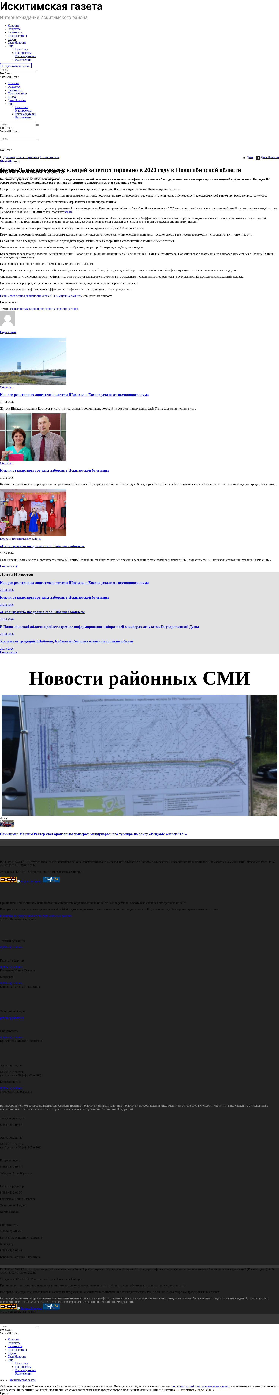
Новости (13, 25)
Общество (14, 28)
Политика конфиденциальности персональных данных (36, 915)
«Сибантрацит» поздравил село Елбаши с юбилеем (42, 546)
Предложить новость (15, 66)
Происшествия (17, 35)
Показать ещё (8, 566)
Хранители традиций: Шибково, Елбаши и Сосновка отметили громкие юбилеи (66, 641)
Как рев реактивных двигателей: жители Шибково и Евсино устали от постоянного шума (74, 395)
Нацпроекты (23, 52)
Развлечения (23, 59)
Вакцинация (34, 308)
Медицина (49, 308)
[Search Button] (37, 70)
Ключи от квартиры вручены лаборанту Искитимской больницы (54, 470)
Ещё (10, 46)
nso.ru (68, 211)
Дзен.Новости (17, 42)
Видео (12, 39)
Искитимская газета (23, 1380)
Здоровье (9, 157)
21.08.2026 (7, 590)
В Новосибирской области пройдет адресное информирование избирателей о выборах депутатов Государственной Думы (99, 627)
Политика (21, 49)
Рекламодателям (25, 56)
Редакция (8, 332)
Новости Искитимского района (20, 538)
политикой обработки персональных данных (201, 1386)
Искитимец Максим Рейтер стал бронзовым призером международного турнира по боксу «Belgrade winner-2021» (93, 834)
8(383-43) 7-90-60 (11, 947)
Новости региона (27, 157)
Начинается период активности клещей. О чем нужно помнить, (41, 295)
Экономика (15, 32)
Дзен (250, 157)
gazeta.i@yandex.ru (12, 1017)
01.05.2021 (7, 160)
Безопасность (17, 308)
